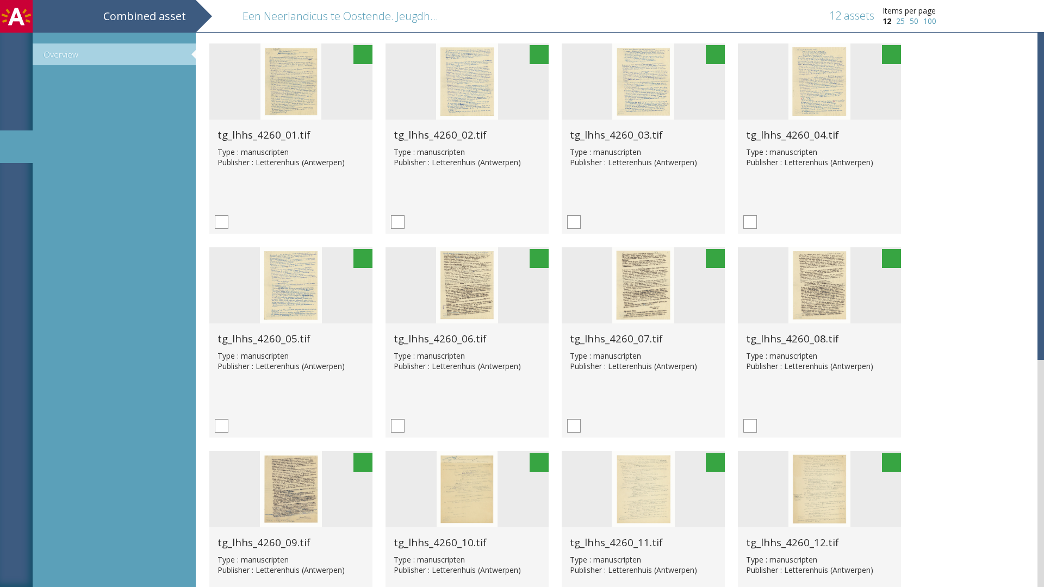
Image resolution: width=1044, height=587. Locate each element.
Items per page (909, 10)
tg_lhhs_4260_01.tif (263, 134)
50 (914, 21)
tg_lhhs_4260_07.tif (616, 338)
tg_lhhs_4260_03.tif (616, 134)
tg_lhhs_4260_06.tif (440, 338)
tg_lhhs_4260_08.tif (792, 338)
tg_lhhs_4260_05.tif (263, 338)
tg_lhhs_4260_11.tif (616, 542)
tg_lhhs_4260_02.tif (440, 134)
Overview (61, 54)
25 (900, 21)
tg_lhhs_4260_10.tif (440, 542)
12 (887, 21)
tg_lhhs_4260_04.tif (792, 134)
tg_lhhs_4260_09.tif (263, 542)
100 (929, 21)
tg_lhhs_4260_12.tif (792, 542)
